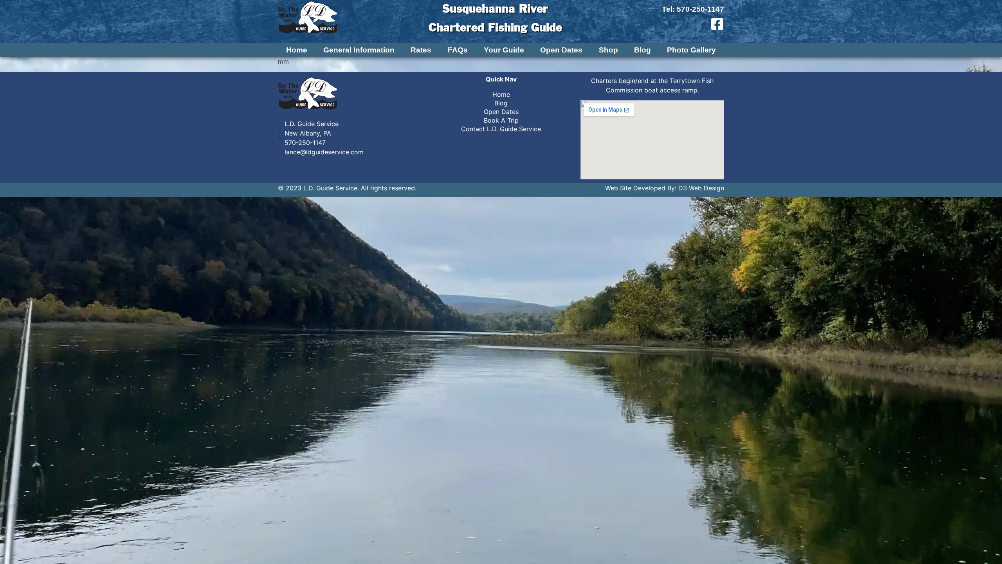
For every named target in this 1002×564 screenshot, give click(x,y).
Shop (608, 50)
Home (296, 50)
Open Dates (561, 50)
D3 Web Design (701, 188)
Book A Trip (501, 120)
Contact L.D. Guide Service (501, 129)
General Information (359, 50)
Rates (421, 50)
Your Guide (504, 50)
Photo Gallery (691, 50)
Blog (642, 50)
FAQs (458, 50)
